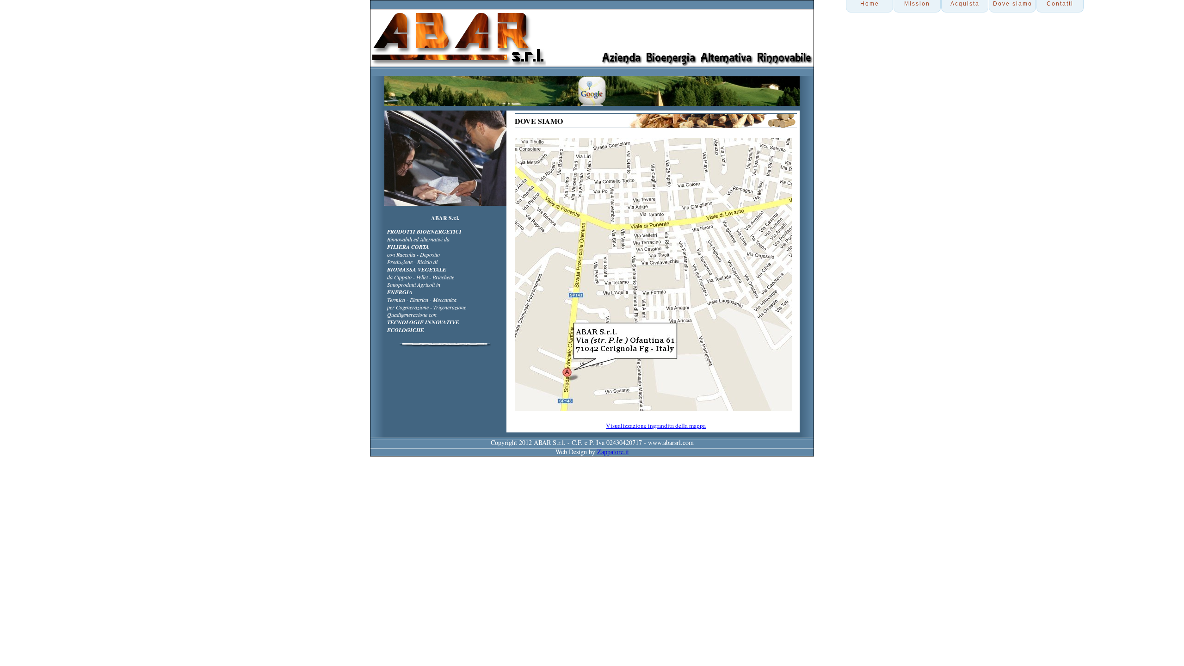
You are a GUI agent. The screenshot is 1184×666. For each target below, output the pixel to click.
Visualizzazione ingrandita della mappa (656, 425)
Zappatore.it (613, 451)
